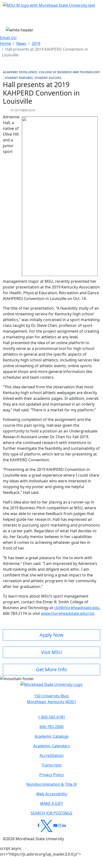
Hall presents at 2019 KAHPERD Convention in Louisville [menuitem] (45, 52)
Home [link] (5, 43)
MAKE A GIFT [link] (51, 803)
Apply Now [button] (51, 635)
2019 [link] (36, 43)
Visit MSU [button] (51, 652)
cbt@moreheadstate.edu (76, 607)
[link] (51, 699)
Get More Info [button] (51, 669)
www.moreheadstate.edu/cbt (67, 613)
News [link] (21, 43)
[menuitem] (5, 43)
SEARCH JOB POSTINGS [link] (51, 813)
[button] (51, 686)
